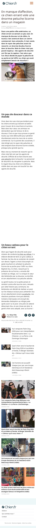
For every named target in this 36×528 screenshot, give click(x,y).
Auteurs (4, 511)
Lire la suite (19, 322)
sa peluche (26, 294)
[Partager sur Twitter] (29, 316)
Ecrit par (6, 28)
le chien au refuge (24, 254)
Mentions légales (16, 523)
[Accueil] (10, 3)
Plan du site (8, 523)
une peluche (6, 159)
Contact (4, 517)
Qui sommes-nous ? (8, 514)
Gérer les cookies (26, 523)
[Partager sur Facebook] (26, 316)
